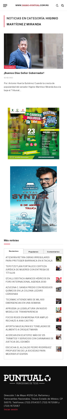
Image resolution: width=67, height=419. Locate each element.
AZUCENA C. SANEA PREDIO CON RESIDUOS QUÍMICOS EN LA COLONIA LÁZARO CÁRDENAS (29, 290)
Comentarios (53, 252)
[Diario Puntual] (33, 5)
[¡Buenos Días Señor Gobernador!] (33, 51)
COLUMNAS (9, 67)
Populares (33, 252)
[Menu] (5, 5)
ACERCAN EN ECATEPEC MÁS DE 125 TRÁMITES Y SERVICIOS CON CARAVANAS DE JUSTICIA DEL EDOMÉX (29, 338)
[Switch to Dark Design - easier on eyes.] (57, 5)
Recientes (14, 251)
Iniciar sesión (11, 409)
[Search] (62, 5)
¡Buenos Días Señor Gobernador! (24, 73)
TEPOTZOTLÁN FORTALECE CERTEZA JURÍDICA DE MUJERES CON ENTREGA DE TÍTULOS (27, 269)
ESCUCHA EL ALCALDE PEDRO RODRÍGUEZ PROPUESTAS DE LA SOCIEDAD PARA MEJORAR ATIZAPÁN (28, 350)
